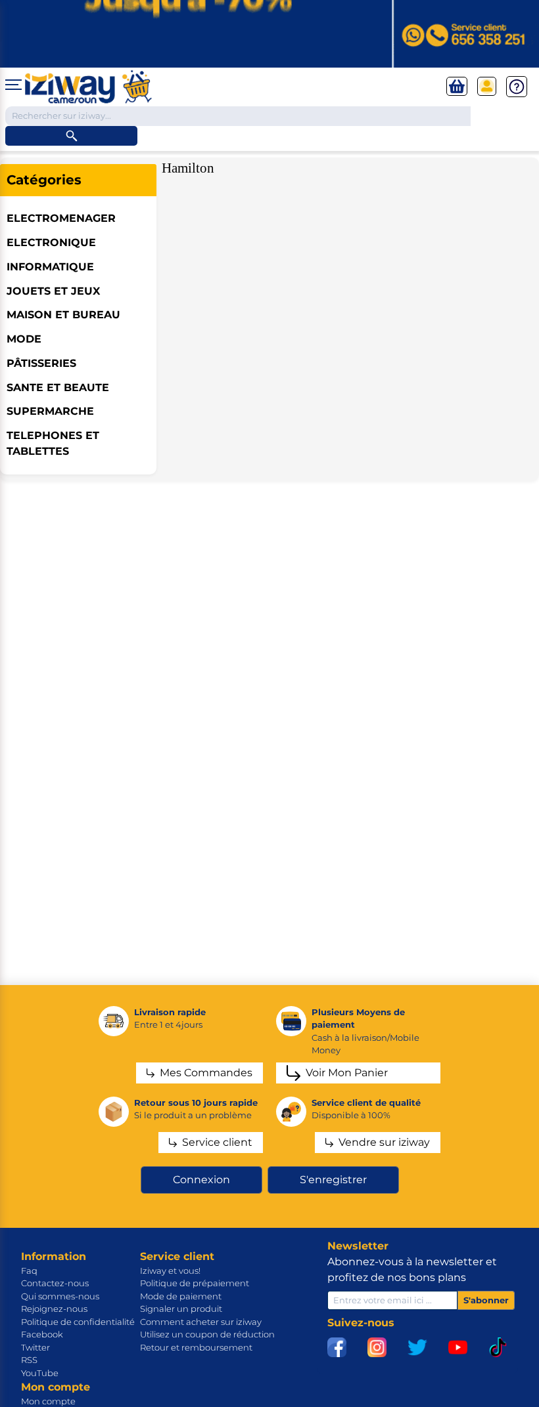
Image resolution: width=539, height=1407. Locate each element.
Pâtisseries (41, 363)
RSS (29, 1359)
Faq (29, 1270)
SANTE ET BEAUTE (58, 387)
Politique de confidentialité (78, 1321)
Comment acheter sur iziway (201, 1321)
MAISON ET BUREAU (63, 314)
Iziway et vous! (170, 1270)
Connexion (201, 1179)
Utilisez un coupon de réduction (207, 1334)
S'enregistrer (333, 1179)
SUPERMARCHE (50, 411)
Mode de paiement (181, 1296)
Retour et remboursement (196, 1347)
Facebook (42, 1334)
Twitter (35, 1347)
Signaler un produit (181, 1308)
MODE (24, 339)
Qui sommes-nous (60, 1296)
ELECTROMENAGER (61, 218)
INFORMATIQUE (50, 267)
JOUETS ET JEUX (53, 291)
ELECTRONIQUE (51, 242)
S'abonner (486, 1300)
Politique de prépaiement (194, 1283)
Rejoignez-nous (54, 1308)
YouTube (40, 1373)
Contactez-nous (55, 1283)
